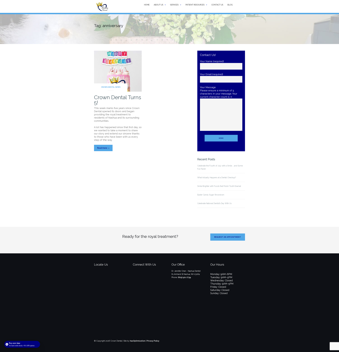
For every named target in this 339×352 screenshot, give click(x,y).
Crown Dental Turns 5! (117, 100)
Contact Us (217, 5)
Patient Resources (194, 5)
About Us (158, 5)
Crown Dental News (110, 87)
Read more (105, 149)
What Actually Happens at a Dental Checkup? (216, 177)
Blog (230, 5)
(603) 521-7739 (184, 277)
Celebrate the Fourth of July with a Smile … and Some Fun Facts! (220, 167)
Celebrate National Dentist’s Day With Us (214, 203)
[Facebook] (145, 275)
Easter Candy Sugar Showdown (210, 195)
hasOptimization (137, 341)
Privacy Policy (153, 341)
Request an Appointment (227, 237)
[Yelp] (154, 275)
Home (147, 5)
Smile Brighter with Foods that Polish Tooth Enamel (219, 186)
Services (174, 5)
